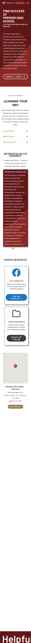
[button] (28, 3)
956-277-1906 (16, 401)
